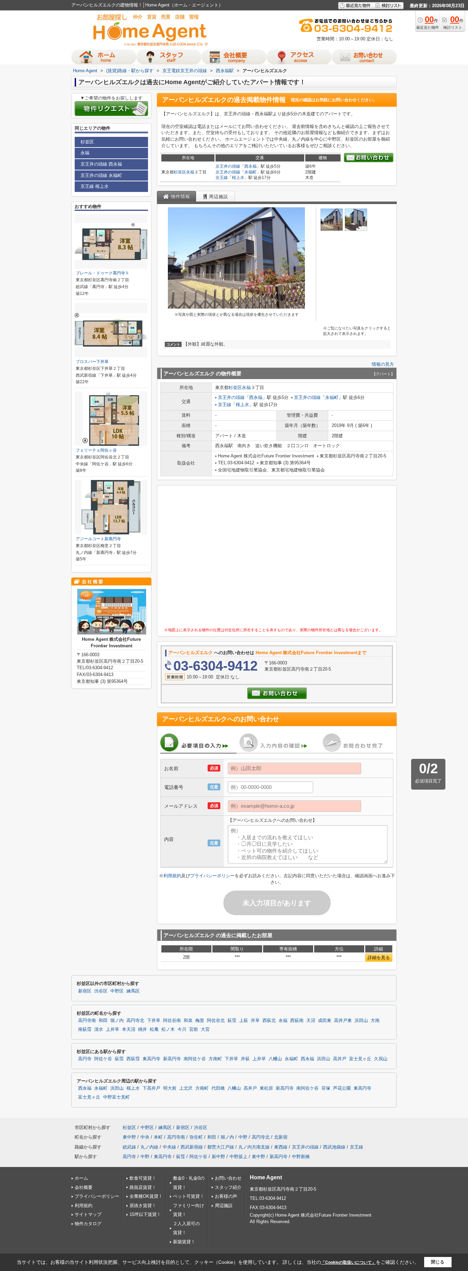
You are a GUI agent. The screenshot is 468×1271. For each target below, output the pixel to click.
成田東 (324, 1020)
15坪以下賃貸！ (145, 1214)
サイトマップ (88, 1214)
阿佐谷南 (172, 1020)
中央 (144, 1137)
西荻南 (297, 1020)
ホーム (81, 1178)
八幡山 (275, 1058)
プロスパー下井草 (92, 361)
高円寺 (84, 1058)
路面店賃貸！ (143, 1187)
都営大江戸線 (220, 1147)
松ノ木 (168, 1029)
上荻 (243, 1020)
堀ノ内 (117, 1020)
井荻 (245, 1058)
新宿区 (84, 991)
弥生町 (196, 1137)
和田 (103, 1020)
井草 (255, 1020)
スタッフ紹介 (228, 1187)
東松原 (266, 1088)
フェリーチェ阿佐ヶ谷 (96, 450)
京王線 (221, 177)
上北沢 (186, 1088)
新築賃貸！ (184, 1241)
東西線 (280, 1147)
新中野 (218, 1156)
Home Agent (266, 1177)
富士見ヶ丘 (360, 1058)
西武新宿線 (192, 1147)
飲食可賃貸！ (143, 1178)
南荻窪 (84, 1029)
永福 (190, 172)
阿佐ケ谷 (103, 1058)
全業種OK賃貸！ (146, 1196)
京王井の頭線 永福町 (101, 175)
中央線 (169, 1147)
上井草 (112, 1029)
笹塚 (325, 1088)
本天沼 (128, 1029)
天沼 (310, 1020)
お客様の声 (226, 1196)
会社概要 (84, 1187)
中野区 (117, 991)
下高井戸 (151, 1088)
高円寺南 (87, 1020)
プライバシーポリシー (212, 875)
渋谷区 (101, 991)
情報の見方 (383, 364)
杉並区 (180, 172)
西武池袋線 (334, 1147)
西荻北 (269, 1020)
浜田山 (361, 1020)
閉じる (437, 1261)
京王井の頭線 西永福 (101, 164)
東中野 (129, 1137)
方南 (375, 1020)
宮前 (193, 1029)
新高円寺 (172, 1058)
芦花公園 (342, 1088)
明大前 (169, 1088)
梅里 (199, 1020)
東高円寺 (151, 1058)
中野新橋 (301, 1156)
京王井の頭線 (227, 166)
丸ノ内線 (149, 1147)
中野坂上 (238, 1156)
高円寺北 (135, 1020)
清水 (98, 1029)
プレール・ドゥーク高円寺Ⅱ (102, 273)
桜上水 (238, 177)
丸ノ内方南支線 (254, 1147)
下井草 (153, 1020)
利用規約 (172, 875)
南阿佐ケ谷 (195, 1058)
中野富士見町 (116, 1097)
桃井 (142, 1029)
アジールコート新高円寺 (98, 538)
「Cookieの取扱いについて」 (348, 1262)
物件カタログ (88, 1223)
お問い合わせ (228, 1178)
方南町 (215, 1058)
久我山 (380, 1058)
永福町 (250, 172)
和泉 (188, 1020)
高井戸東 (343, 1020)
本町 (158, 1137)
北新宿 (280, 1137)
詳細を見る (379, 957)
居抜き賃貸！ (143, 1205)
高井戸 (339, 1058)
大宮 (205, 1029)
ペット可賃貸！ (188, 1196)
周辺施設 (224, 1205)
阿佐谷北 (216, 1020)
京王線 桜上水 (95, 186)
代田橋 (218, 1088)
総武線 (129, 1147)
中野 (242, 1137)
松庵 (154, 1029)
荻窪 (231, 1020)
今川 (181, 1029)
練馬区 (133, 991)
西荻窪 (133, 1058)
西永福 (250, 166)
